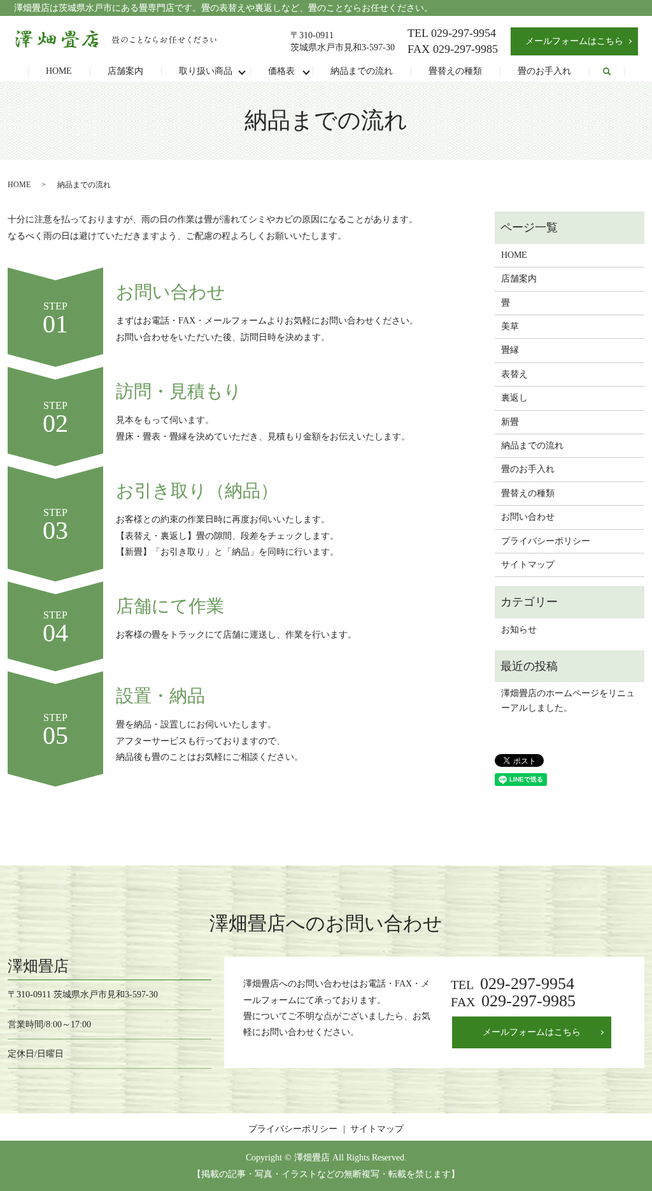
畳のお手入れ (544, 71)
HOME (59, 71)
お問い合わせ (528, 517)
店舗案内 (125, 71)
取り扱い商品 (205, 71)
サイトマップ (528, 564)
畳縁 (510, 350)
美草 (510, 326)
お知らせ (519, 629)
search (607, 72)
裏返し (514, 398)
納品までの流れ (361, 71)
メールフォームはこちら (574, 41)
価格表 (281, 71)
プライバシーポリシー (545, 541)
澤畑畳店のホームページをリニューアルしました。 (568, 700)
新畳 (510, 422)
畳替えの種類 (455, 71)
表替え (514, 374)
